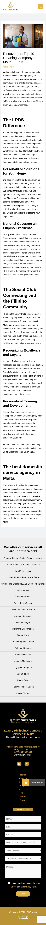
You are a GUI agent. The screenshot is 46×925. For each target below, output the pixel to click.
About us (23, 778)
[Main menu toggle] (40, 6)
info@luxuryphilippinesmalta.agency (23, 747)
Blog (23, 793)
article (7, 67)
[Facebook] (19, 764)
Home (23, 775)
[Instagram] (27, 764)
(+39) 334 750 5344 (23, 752)
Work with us (37, 783)
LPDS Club (23, 789)
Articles (23, 797)
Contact (23, 800)
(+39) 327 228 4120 (23, 749)
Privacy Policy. (31, 887)
